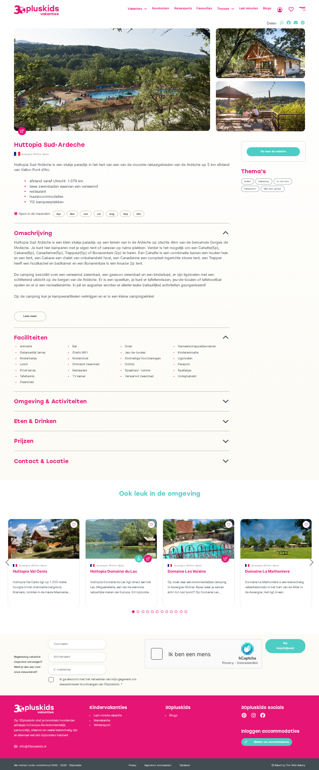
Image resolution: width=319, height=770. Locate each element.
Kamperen (250, 188)
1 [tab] (133, 611)
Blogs (173, 715)
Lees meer (30, 316)
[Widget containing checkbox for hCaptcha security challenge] (203, 654)
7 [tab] (162, 611)
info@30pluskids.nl (32, 746)
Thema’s (223, 8)
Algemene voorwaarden (158, 765)
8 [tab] (166, 611)
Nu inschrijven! (285, 645)
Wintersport (102, 725)
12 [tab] (185, 611)
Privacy (132, 765)
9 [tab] (171, 611)
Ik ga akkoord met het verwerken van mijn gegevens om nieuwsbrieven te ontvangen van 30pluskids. (98, 682)
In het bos (283, 181)
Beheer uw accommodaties (271, 742)
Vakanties (135, 8)
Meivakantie (102, 720)
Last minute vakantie (108, 715)
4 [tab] (147, 611)
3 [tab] (143, 611)
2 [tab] (138, 611)
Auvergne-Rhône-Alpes (35, 154)
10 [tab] (176, 611)
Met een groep (272, 188)
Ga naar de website (273, 151)
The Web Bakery (295, 765)
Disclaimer (185, 765)
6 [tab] (157, 611)
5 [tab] (152, 611)
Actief (247, 181)
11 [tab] (181, 611)
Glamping (263, 181)
